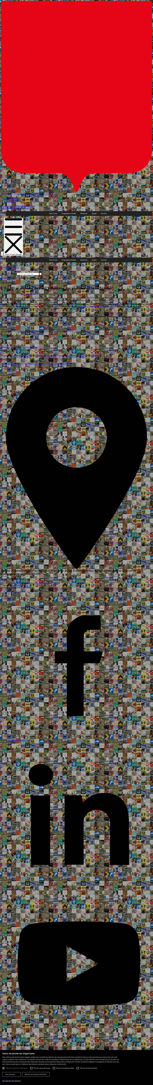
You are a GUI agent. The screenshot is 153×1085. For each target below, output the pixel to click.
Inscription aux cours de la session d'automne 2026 (20, 339)
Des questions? (6, 1040)
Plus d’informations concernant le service (16, 319)
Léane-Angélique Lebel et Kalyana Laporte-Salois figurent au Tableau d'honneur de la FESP (36, 363)
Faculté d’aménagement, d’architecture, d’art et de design (35, 194)
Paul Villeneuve (32, 294)
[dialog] (76, 1067)
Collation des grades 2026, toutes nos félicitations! (20, 347)
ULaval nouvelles (12, 200)
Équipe (94, 213)
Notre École (53, 213)
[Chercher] (2, 253)
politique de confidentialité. (57, 1064)
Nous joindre (11, 202)
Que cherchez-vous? (8, 274)
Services (104, 213)
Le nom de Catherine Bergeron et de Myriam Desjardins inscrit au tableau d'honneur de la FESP (37, 331)
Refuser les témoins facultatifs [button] (35, 1074)
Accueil (4, 278)
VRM (116, 304)
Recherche (83, 213)
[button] (11, 1081)
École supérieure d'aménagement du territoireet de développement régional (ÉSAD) (18, 207)
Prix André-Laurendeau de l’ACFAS (93, 306)
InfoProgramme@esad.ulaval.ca (21, 587)
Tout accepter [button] (10, 1074)
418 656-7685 (15, 585)
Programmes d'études (69, 213)
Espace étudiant (12, 198)
